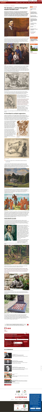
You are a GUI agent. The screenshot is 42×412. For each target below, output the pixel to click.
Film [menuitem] (31, 2)
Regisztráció (35, 0)
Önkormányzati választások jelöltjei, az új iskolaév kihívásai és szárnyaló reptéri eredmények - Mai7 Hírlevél (34, 40)
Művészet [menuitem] (29, 2)
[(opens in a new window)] (15, 397)
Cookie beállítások (25, 399)
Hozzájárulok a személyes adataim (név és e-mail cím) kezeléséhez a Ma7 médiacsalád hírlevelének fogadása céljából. (9, 343)
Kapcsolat (16, 399)
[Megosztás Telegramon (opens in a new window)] (8, 328)
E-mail (17, 338)
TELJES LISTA (32, 33)
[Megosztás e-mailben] (4, 328)
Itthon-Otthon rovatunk (34, 53)
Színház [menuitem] (24, 2)
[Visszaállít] (41, 369)
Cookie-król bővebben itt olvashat (35, 410)
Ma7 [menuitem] (39, 2)
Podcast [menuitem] (34, 2)
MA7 (15, 394)
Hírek (18, 394)
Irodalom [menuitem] (21, 2)
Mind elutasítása (33, 408)
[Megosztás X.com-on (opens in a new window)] (10, 328)
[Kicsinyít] (41, 368)
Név (5, 338)
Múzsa (22, 394)
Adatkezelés (20, 399)
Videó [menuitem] (37, 2)
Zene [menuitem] (26, 2)
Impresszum (12, 399)
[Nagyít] (41, 366)
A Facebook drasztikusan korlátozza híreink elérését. (11, 335)
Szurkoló (26, 394)
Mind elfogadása (38, 408)
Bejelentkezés (30, 0)
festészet (6, 331)
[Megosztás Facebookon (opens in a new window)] (6, 328)
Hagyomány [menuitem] (17, 2)
